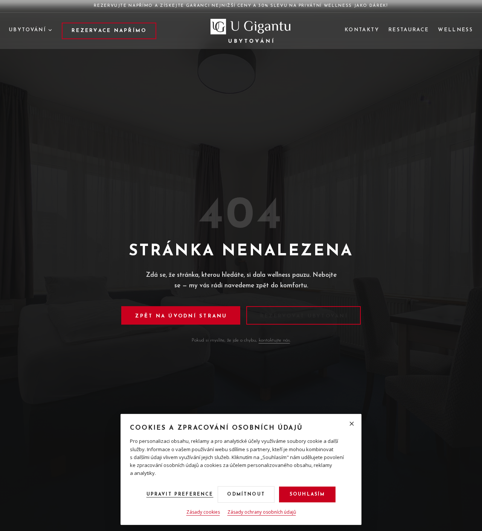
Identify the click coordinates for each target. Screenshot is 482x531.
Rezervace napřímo (109, 30)
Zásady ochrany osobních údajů (261, 512)
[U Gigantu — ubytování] (250, 31)
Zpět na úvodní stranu (181, 316)
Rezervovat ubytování (304, 316)
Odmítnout (246, 494)
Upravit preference (180, 494)
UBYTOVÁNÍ (27, 29)
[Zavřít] (351, 423)
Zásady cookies (203, 512)
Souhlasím (307, 494)
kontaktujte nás (274, 340)
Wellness (455, 29)
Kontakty (362, 29)
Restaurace (408, 29)
